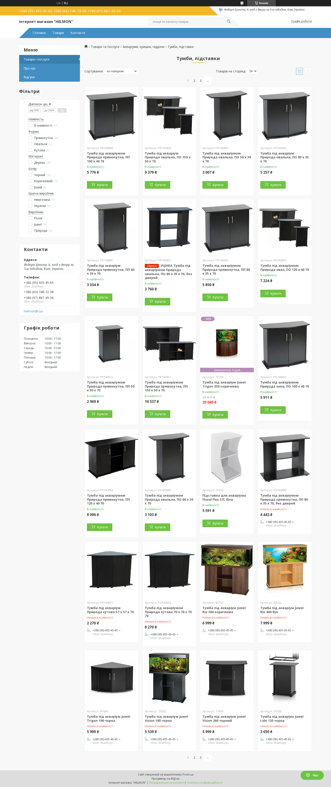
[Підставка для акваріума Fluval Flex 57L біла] (227, 457)
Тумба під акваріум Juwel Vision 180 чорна (166, 718)
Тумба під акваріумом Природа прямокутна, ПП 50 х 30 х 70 (110, 386)
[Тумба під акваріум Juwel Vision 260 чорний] (227, 678)
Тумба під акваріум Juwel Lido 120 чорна (282, 718)
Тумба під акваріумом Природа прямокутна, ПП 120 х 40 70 (108, 499)
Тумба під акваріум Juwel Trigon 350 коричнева (224, 384)
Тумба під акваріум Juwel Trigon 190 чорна (108, 718)
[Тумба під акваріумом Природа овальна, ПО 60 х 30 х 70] (169, 457)
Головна (39, 32)
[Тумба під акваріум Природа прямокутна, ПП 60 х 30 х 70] (111, 227)
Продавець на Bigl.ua (165, 778)
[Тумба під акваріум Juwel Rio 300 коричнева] (227, 570)
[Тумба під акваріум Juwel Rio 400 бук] (285, 570)
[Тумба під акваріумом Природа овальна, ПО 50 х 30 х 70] (227, 115)
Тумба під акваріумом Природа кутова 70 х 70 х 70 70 (168, 612)
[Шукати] (228, 22)
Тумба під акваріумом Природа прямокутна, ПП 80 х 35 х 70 (226, 269)
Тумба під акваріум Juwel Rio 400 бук (282, 610)
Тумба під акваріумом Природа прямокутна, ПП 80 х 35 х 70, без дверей (284, 499)
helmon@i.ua (33, 311)
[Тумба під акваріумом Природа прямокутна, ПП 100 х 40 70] (111, 115)
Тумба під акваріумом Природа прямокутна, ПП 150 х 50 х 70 (166, 386)
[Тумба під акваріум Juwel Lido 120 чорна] (285, 678)
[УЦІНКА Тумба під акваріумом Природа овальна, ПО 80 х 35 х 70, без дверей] (169, 227)
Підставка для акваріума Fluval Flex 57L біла (224, 497)
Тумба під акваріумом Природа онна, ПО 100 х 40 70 (284, 384)
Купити (102, 185)
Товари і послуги (36, 59)
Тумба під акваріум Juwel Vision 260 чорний (224, 718)
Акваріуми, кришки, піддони (143, 47)
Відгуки (29, 77)
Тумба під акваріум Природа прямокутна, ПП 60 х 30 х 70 (110, 269)
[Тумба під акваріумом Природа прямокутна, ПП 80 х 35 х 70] (227, 227)
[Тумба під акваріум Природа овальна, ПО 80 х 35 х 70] (285, 115)
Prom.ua (188, 774)
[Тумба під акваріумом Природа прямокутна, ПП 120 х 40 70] (111, 457)
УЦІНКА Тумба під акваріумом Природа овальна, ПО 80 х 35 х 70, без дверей (168, 271)
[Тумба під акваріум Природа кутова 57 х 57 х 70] (111, 570)
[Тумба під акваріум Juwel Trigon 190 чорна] (111, 678)
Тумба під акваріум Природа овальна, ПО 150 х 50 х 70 (167, 157)
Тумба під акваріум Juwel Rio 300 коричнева (224, 610)
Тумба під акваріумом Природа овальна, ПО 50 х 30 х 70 (226, 157)
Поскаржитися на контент (166, 783)
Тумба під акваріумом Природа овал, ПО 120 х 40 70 (284, 267)
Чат (315, 775)
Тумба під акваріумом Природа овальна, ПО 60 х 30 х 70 (169, 499)
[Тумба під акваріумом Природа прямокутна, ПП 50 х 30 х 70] (111, 344)
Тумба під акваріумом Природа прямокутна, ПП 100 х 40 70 (108, 157)
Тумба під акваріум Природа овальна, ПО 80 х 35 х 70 (284, 157)
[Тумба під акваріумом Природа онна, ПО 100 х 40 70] (285, 344)
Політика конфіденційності (204, 783)
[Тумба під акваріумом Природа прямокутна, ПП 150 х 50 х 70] (169, 344)
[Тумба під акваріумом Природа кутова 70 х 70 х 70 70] (169, 570)
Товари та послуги (105, 47)
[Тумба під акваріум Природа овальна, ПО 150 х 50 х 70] (169, 115)
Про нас (30, 68)
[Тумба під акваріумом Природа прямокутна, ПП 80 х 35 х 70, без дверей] (285, 457)
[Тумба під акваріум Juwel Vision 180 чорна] (169, 678)
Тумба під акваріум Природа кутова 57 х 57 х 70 (110, 610)
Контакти (77, 32)
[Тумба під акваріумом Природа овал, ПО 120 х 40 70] (285, 227)
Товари (58, 32)
